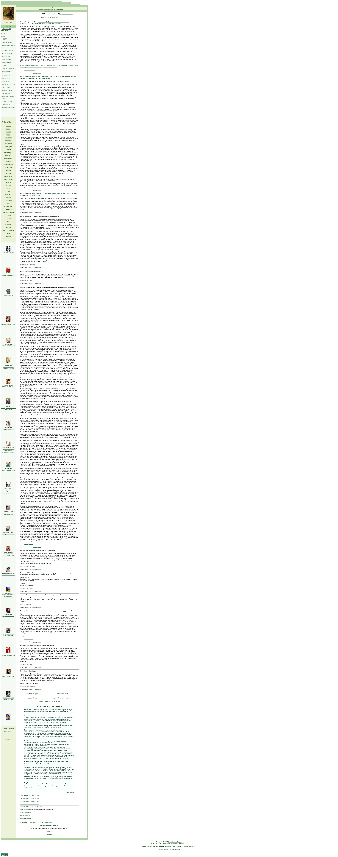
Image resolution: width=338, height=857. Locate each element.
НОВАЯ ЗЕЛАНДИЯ (8, 212)
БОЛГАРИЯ (8, 224)
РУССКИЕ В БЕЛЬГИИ (29, 280)
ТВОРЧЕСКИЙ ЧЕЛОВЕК (8, 555)
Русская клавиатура (8, 728)
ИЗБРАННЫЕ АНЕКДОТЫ (7, 101)
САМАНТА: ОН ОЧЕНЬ (8, 553)
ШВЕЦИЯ (8, 132)
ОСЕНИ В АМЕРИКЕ (8, 596)
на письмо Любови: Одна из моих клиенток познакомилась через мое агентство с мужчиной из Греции (44, 22)
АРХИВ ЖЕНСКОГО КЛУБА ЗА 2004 (29, 798)
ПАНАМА (8, 197)
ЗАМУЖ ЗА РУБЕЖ (6, 56)
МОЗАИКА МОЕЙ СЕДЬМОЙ (8, 594)
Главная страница (147, 846)
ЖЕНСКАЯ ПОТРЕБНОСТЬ (8, 449)
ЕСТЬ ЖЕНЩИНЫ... (6, 78)
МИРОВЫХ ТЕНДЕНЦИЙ (8, 368)
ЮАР (8, 233)
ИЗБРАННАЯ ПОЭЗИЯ (6, 93)
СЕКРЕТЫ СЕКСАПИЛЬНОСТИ (8, 84)
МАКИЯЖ (4, 39)
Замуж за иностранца (66, 14)
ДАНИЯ (8, 135)
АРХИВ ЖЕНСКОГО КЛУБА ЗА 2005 (29, 795)
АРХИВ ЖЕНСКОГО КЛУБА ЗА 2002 (29, 804)
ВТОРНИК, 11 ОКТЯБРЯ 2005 (8, 470)
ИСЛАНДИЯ (8, 144)
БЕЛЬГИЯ (8, 173)
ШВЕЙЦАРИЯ (8, 176)
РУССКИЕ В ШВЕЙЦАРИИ (29, 686)
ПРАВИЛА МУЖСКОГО (8, 512)
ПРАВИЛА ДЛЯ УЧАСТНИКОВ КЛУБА (52, 11)
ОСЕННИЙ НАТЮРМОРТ (8, 367)
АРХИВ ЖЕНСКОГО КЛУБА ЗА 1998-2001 (31, 807)
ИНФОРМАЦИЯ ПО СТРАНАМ (26, 818)
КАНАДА (8, 185)
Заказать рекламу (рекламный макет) (169, 849)
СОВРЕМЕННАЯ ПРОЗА (7, 90)
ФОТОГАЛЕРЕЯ (5, 81)
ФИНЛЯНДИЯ (8, 141)
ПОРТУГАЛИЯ (8, 158)
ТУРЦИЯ (8, 215)
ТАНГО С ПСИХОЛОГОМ (7, 75)
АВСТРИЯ (8, 170)
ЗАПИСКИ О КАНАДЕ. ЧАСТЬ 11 (8, 296)
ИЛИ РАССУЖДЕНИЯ (8, 450)
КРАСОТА (4, 36)
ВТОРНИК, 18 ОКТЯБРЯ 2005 (8, 275)
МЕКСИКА (8, 194)
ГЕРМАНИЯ (8, 167)
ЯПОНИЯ (8, 126)
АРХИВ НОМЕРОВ (6, 104)
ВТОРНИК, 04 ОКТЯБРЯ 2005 (8, 655)
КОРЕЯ (8, 129)
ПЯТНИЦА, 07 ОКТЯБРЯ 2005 (8, 534)
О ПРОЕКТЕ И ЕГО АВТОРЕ (8, 111)
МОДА (3, 33)
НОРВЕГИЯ (8, 138)
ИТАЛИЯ (8, 182)
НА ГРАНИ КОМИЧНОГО (8, 635)
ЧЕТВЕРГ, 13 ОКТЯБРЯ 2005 (8, 386)
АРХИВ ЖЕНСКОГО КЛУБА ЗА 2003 (29, 801)
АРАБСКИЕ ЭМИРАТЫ (8, 230)
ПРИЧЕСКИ (4, 38)
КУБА (8, 191)
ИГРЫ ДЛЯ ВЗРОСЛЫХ (7, 42)
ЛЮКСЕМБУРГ (8, 179)
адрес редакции (37, 73)
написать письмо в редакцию (37, 711)
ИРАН (8, 221)
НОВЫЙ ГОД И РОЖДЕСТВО (8, 68)
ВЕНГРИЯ (8, 227)
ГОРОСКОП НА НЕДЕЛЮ (7, 50)
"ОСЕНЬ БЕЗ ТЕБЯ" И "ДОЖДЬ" (8, 324)
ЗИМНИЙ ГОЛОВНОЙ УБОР (8, 493)
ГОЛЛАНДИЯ (8, 147)
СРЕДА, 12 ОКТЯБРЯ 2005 (8, 429)
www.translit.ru (28, 787)
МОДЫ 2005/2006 (8, 699)
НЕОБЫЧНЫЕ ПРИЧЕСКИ (8, 634)
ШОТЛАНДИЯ (8, 153)
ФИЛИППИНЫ (8, 206)
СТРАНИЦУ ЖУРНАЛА (8, 22)
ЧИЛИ (8, 203)
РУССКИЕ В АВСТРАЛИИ (29, 70)
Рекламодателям (6, 114)
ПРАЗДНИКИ (4, 65)
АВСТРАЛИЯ (8, 209)
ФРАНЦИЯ (8, 161)
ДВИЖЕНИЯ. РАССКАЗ (8, 514)
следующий (60, 694)
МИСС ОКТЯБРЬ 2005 (8, 676)
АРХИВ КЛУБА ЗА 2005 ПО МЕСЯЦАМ (49, 701)
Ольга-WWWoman (26, 506)
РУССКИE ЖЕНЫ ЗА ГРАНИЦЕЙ (49, 825)
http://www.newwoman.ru (59, 9)
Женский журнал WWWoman (160, 843)
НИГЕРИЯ (8, 236)
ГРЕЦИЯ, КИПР (8, 164)
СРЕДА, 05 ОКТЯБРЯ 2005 (8, 616)
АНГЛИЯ (8, 150)
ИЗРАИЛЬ (8, 218)
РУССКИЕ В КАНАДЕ (28, 588)
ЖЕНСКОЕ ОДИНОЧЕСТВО (8, 53)
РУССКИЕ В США (28, 604)
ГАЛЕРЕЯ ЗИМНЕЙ (8, 698)
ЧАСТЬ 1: (8, 491)
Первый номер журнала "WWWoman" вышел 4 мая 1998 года (36, 822)
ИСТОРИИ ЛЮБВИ (6, 87)
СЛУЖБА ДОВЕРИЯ (6, 59)
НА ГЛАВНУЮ (8, 20)
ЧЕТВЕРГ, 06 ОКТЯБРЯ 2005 (8, 575)
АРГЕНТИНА (8, 200)
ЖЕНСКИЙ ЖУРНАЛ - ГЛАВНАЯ (62, 698)
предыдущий (34, 694)
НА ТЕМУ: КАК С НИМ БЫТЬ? (8, 452)
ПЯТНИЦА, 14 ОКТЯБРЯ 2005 (8, 345)
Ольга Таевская (70, 792)
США (8, 188)
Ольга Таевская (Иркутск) (175, 842)
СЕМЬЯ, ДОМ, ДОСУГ (6, 62)
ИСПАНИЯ (8, 155)
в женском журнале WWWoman (46, 9)
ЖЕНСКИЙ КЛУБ (6, 29)
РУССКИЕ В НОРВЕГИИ (29, 264)
